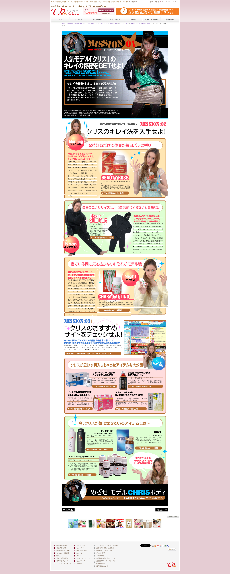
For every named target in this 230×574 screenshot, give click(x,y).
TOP (60, 19)
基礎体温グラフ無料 (63, 550)
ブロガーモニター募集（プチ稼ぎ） (108, 545)
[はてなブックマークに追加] (163, 546)
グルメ (78, 555)
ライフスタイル (115, 19)
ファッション (78, 19)
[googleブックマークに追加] (168, 546)
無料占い (59, 555)
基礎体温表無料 (61, 548)
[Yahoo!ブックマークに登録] (161, 546)
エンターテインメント (63, 563)
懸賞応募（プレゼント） (104, 550)
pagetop (173, 517)
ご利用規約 (100, 555)
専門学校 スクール (62, 561)
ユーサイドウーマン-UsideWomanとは (106, 13)
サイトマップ (166, 2)
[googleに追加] (165, 546)
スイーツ (133, 19)
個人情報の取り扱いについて (105, 558)
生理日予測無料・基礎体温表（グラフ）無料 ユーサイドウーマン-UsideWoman (90, 23)
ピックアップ (80, 561)
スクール (170, 19)
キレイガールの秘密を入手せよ (142, 23)
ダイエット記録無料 (63, 553)
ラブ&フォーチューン (151, 19)
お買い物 (79, 563)
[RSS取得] (153, 546)
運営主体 (99, 561)
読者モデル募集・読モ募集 (105, 548)
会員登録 (106, 10)
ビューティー (97, 19)
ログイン (176, 2)
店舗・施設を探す (62, 558)
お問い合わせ (154, 2)
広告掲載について (102, 566)
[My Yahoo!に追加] (158, 546)
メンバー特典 (100, 553)
